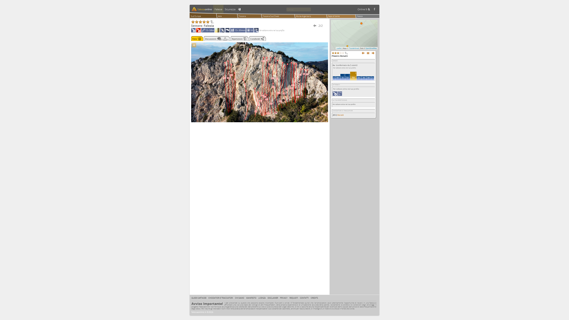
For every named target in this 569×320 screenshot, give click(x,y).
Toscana (242, 16)
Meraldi (340, 115)
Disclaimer (273, 298)
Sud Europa (196, 16)
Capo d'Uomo (334, 16)
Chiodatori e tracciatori (220, 298)
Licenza (262, 298)
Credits (314, 298)
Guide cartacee (198, 298)
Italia (220, 16)
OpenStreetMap (371, 48)
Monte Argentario (303, 16)
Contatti (304, 298)
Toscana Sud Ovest (271, 16)
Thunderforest (354, 48)
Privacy (283, 298)
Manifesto (251, 298)
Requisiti (294, 298)
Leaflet (339, 48)
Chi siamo (239, 298)
